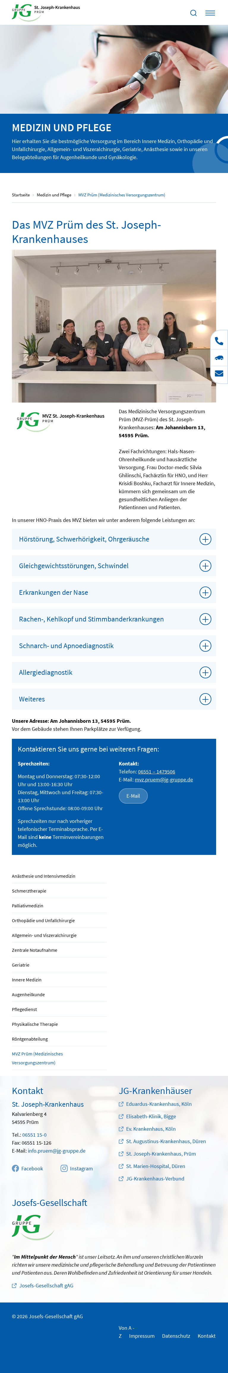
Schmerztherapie (29, 891)
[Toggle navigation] (210, 13)
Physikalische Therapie (35, 1024)
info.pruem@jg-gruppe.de (57, 1150)
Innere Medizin (27, 980)
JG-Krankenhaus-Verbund (155, 1178)
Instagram (81, 1168)
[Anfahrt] (219, 357)
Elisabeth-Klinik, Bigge (151, 1116)
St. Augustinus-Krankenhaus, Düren (166, 1141)
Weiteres (32, 699)
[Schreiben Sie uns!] (219, 374)
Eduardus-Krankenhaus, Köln (159, 1103)
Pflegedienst (24, 1009)
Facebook (32, 1168)
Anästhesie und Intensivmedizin (43, 876)
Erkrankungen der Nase (53, 592)
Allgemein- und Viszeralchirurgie (44, 935)
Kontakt (207, 1335)
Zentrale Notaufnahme (34, 950)
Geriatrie (20, 965)
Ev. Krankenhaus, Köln (151, 1128)
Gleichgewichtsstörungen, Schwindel (74, 565)
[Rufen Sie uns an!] (219, 339)
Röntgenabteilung (30, 1039)
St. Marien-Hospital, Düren (155, 1166)
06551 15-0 (34, 1134)
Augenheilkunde (28, 994)
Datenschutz (176, 1335)
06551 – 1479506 (156, 771)
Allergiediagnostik (45, 672)
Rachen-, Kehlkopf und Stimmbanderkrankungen (91, 619)
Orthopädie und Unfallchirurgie (43, 920)
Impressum (142, 1335)
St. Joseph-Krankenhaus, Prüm (161, 1153)
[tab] (114, 539)
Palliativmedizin (27, 906)
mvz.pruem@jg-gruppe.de (164, 779)
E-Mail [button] (133, 795)
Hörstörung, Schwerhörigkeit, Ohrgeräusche (84, 539)
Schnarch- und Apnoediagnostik (66, 645)
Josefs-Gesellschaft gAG (46, 1285)
